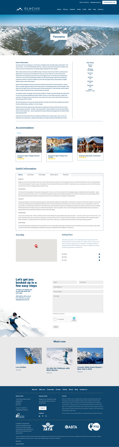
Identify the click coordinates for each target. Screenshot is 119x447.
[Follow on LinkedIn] (39, 416)
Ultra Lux (65, 9)
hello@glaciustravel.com (95, 2)
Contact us (100, 9)
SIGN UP (42, 408)
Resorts (59, 9)
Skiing (20, 175)
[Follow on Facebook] (42, 416)
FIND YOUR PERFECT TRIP (109, 2)
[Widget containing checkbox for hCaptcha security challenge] (65, 319)
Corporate (72, 9)
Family (84, 9)
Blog (94, 9)
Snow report (54, 175)
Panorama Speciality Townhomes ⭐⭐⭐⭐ (90, 156)
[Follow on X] (46, 416)
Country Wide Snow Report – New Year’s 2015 (90, 368)
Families (66, 175)
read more (18, 370)
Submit (56, 327)
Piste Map (42, 175)
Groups (79, 9)
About (89, 9)
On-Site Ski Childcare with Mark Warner (58, 369)
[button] (36, 246)
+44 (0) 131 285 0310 (84, 2)
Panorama (59, 36)
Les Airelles (21, 367)
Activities (30, 175)
